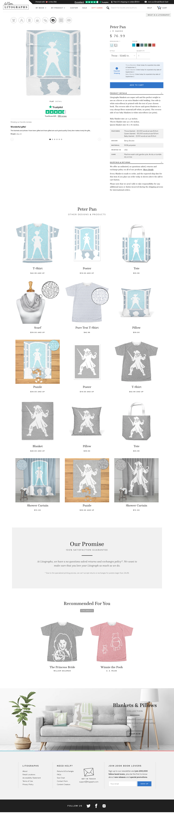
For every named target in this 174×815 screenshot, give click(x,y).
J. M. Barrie (116, 31)
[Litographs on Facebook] (96, 805)
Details (118, 93)
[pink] (154, 45)
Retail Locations (29, 774)
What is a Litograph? (159, 15)
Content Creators (63, 784)
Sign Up (145, 784)
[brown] (150, 45)
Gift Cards (97, 8)
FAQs (59, 774)
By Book (40, 8)
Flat (52, 101)
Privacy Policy (28, 784)
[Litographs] (16, 6)
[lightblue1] (134, 45)
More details (148, 169)
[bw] (138, 45)
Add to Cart (137, 85)
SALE (84, 8)
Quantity (141, 51)
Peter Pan (118, 26)
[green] (146, 45)
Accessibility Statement (32, 778)
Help (149, 8)
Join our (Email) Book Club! (158, 2)
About (25, 771)
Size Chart (61, 778)
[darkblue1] (142, 45)
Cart (163, 7)
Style (112, 51)
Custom (74, 8)
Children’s (87, 611)
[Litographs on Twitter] (88, 805)
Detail (58, 101)
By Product (57, 8)
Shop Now (135, 734)
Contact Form (62, 781)
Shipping (120, 162)
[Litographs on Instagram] (103, 805)
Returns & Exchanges (65, 771)
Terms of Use (28, 781)
